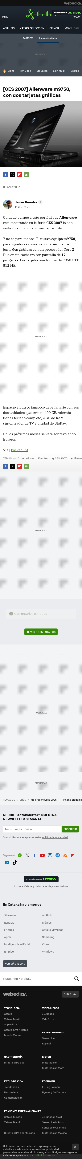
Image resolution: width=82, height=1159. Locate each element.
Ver (42, 632)
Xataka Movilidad (53, 930)
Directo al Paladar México (19, 1133)
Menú (5, 16)
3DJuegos (48, 1013)
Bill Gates (41, 70)
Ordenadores (26, 458)
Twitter (12, 174)
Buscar (76, 978)
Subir (67, 994)
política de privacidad (55, 837)
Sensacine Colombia (54, 1127)
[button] (28, 202)
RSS (65, 855)
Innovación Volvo (48, 38)
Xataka (41, 14)
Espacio (9, 922)
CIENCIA (54, 28)
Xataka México (13, 1117)
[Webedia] (73, 3)
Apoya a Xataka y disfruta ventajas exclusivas (41, 886)
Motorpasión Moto (53, 1068)
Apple (8, 937)
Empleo (9, 951)
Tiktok (15, 862)
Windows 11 (49, 951)
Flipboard (19, 174)
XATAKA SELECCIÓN (32, 28)
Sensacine (48, 1038)
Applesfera (10, 1024)
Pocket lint (19, 450)
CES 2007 (61, 458)
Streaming (11, 915)
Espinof (46, 1043)
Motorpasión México (54, 1133)
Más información (45, 1155)
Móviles (47, 922)
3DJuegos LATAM (52, 1117)
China (11, 70)
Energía (9, 930)
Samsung (48, 937)
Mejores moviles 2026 (44, 799)
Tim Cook (25, 70)
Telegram (58, 855)
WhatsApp (20, 855)
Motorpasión (49, 1062)
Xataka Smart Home (16, 1029)
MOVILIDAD (72, 28)
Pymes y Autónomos (54, 1092)
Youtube (42, 855)
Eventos (43, 458)
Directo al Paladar (15, 1062)
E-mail (26, 174)
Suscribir (70, 829)
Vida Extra (48, 1019)
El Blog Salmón (51, 1087)
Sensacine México (53, 1122)
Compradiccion (13, 1097)
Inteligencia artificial (17, 944)
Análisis (47, 915)
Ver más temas (15, 963)
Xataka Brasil (12, 1122)
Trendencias (11, 1087)
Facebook (5, 174)
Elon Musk (59, 70)
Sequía (75, 70)
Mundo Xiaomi (12, 1035)
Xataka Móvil (11, 1019)
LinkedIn (7, 862)
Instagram (50, 855)
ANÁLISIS (9, 28)
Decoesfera (11, 1092)
